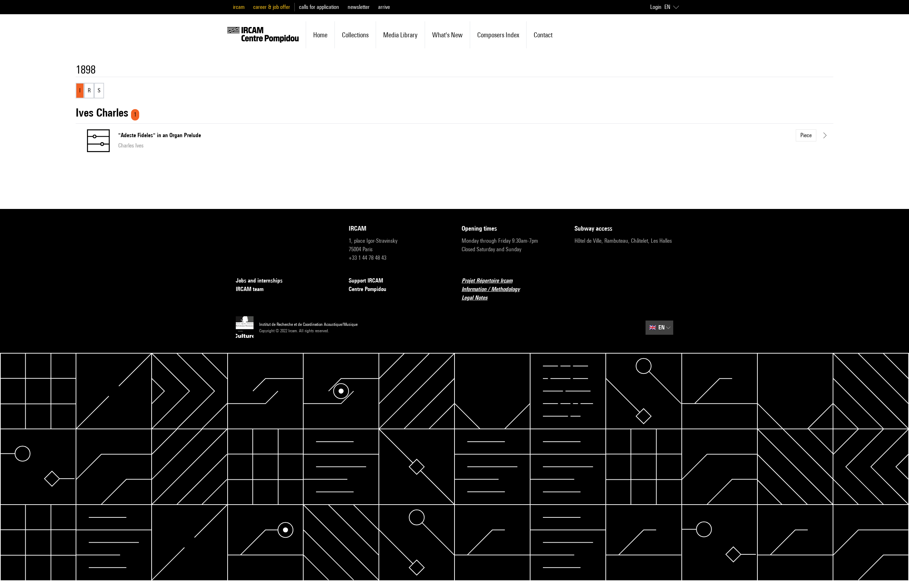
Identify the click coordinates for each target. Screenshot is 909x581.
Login (656, 7)
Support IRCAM (366, 280)
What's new (447, 35)
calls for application (319, 7)
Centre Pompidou (367, 289)
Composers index (498, 35)
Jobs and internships (259, 280)
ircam (239, 7)
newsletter (359, 7)
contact (543, 35)
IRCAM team (249, 289)
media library (400, 35)
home (320, 35)
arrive (384, 7)
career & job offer (271, 7)
